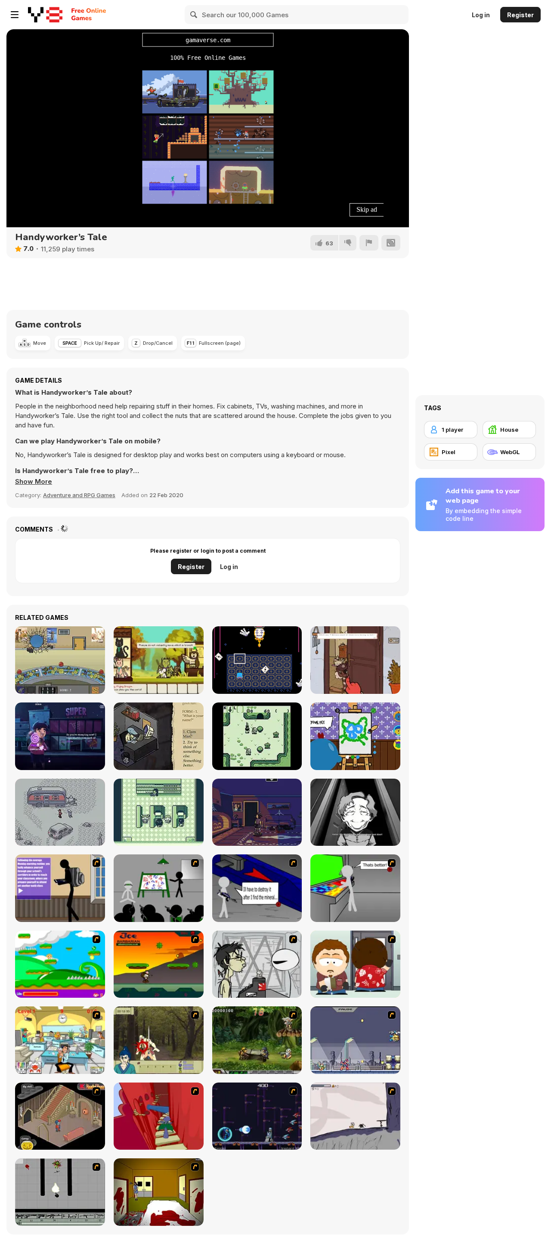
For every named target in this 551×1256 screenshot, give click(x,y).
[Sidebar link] (14, 14)
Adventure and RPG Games (79, 495)
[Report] (368, 243)
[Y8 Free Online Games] (45, 14)
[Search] (194, 14)
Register (520, 15)
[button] (33, 481)
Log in (481, 15)
